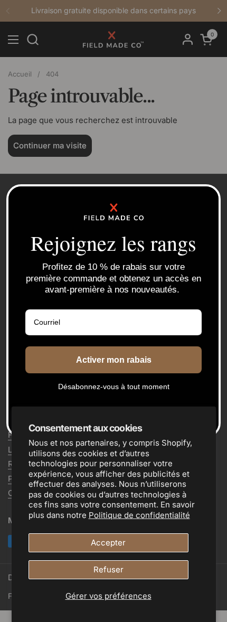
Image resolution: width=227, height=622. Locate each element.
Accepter (108, 543)
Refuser (108, 569)
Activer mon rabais (114, 359)
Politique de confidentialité (139, 515)
